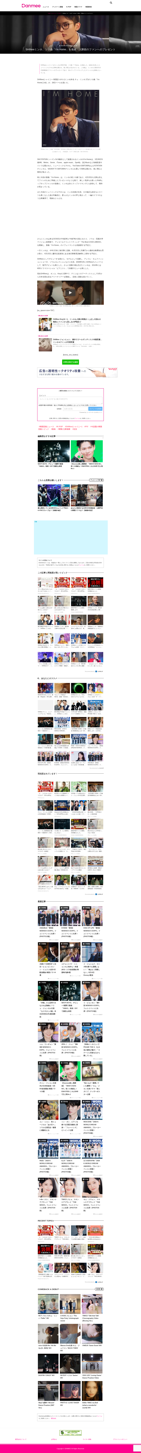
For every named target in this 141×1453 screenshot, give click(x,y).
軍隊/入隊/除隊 (64, 429)
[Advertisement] (70, 218)
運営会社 (53, 1418)
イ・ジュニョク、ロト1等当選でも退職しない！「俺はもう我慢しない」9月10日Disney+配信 (91, 969)
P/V (86, 427)
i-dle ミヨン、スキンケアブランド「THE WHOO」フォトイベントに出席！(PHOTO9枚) (48, 1205)
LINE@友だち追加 (70, 362)
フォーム (77, 418)
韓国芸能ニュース (47, 427)
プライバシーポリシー (120, 1439)
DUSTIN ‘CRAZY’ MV (46, 1375)
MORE (98, 1289)
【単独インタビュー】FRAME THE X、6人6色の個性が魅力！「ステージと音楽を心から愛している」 (91, 1049)
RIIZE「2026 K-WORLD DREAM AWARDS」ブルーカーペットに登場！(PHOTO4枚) (48, 1166)
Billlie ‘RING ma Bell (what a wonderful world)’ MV (90, 1405)
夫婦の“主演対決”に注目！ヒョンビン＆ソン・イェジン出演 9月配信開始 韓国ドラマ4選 (48, 969)
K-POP (137, 45)
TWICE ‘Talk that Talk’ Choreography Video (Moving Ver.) (90, 1318)
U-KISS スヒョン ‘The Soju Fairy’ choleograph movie (69, 1318)
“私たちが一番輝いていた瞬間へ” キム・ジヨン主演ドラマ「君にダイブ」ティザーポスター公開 (91, 1088)
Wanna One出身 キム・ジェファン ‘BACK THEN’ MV (70, 1348)
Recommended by (90, 671)
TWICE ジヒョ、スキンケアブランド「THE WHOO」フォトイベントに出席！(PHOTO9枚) (70, 1205)
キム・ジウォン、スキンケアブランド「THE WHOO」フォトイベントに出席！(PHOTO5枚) (91, 1205)
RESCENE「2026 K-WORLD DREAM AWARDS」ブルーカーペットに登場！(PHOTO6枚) (92, 1127)
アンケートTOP (95, 480)
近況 (75, 429)
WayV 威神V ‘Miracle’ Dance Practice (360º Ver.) (46, 1405)
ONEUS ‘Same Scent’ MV (92, 1345)
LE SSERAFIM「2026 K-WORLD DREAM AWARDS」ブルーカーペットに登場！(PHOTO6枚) (92, 1166)
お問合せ (54, 1439)
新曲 (54, 429)
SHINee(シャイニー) (74, 427)
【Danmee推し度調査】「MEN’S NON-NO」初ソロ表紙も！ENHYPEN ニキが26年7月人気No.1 (69, 1088)
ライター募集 (87, 1439)
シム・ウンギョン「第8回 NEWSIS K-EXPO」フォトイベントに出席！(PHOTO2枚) (48, 1049)
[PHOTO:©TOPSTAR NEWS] (48, 916)
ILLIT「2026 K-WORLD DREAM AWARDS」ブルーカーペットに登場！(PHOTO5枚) (70, 1166)
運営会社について (21, 1439)
